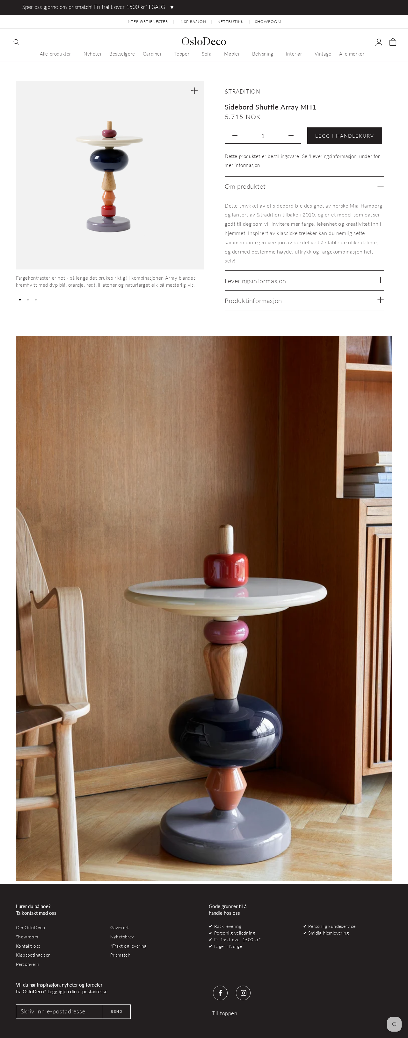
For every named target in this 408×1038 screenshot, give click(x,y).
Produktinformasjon (253, 300)
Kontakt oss (28, 946)
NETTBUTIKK (230, 21)
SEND (117, 1011)
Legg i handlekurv (344, 136)
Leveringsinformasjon (255, 280)
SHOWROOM (268, 21)
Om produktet (245, 186)
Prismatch (120, 955)
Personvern (27, 964)
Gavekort (119, 927)
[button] (17, 42)
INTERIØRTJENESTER (147, 21)
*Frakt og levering (128, 946)
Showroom (27, 936)
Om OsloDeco (30, 927)
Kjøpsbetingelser (33, 955)
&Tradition (242, 91)
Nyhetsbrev (122, 936)
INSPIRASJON (192, 21)
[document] (110, 187)
